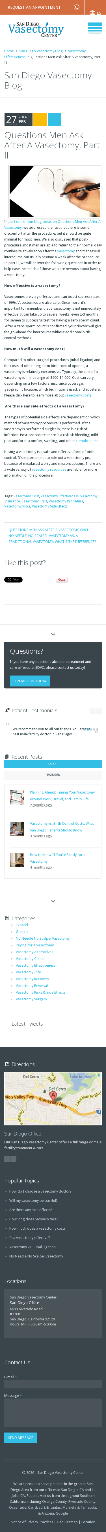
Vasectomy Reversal (32, 985)
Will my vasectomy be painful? (33, 1200)
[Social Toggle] (53, 632)
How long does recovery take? (33, 1219)
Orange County (54, 1501)
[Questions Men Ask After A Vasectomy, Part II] (53, 190)
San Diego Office (22, 1133)
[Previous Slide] (93, 711)
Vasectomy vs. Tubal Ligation (32, 1247)
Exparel (22, 925)
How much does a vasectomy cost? (37, 1228)
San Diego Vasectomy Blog (41, 51)
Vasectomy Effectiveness (60, 496)
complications (87, 441)
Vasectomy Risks (17, 506)
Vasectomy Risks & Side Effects (40, 992)
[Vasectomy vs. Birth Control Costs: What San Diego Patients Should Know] (17, 829)
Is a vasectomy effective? (29, 1238)
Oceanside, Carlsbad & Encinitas (35, 1507)
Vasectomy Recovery (32, 979)
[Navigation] (95, 27)
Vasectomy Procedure (66, 501)
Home (9, 51)
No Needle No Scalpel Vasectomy (43, 938)
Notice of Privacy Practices (32, 1522)
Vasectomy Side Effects (50, 506)
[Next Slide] (99, 711)
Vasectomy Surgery (31, 999)
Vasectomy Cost (26, 496)
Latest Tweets (27, 1023)
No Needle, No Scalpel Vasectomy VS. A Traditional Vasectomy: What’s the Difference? (52, 539)
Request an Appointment (34, 7)
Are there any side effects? (30, 1210)
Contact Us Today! (29, 681)
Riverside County (81, 1501)
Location (88, 1522)
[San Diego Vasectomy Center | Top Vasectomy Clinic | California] (48, 28)
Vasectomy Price (34, 501)
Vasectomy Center (30, 959)
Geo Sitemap (67, 1522)
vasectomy (66, 251)
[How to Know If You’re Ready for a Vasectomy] (17, 860)
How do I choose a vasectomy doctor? (40, 1191)
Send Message (20, 1438)
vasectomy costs (78, 395)
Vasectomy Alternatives (34, 952)
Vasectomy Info (28, 972)
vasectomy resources (49, 469)
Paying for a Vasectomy (35, 945)
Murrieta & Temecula (79, 1507)
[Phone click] (77, 7)
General (22, 932)
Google (62, 1513)
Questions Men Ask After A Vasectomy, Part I (49, 530)
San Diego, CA (72, 1490)
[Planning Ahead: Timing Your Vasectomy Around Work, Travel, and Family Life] (17, 797)
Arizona (48, 1513)
